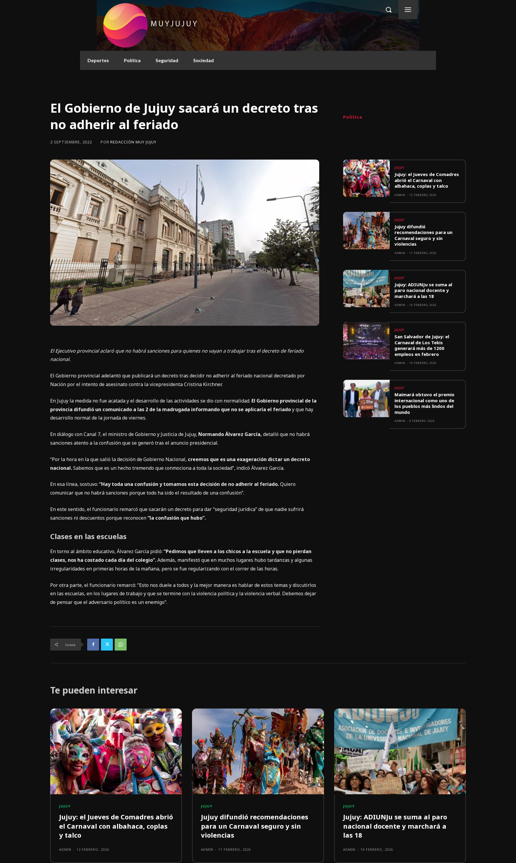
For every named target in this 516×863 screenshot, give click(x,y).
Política (352, 117)
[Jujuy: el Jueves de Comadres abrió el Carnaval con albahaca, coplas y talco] (366, 178)
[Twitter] (107, 645)
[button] (388, 9)
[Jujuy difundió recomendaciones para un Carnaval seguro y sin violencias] (366, 230)
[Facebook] (93, 645)
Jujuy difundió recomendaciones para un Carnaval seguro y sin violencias (423, 235)
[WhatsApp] (121, 645)
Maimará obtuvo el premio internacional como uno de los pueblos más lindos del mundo (424, 403)
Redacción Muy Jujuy (133, 142)
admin (399, 195)
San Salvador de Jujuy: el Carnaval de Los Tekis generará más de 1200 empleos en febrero (421, 345)
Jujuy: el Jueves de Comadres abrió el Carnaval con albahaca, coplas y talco (426, 180)
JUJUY (399, 167)
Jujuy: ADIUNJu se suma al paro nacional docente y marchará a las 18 (423, 290)
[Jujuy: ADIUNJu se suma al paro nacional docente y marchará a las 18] (366, 288)
